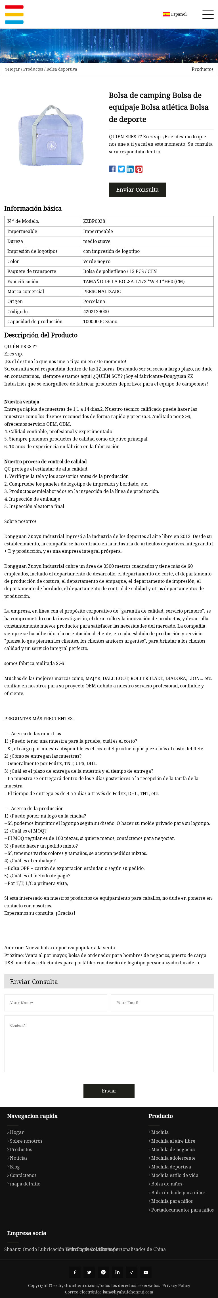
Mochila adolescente (173, 1158)
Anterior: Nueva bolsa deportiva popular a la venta (59, 948)
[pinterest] (103, 1272)
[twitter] (89, 1272)
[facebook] (75, 1272)
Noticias (19, 1158)
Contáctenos (23, 1175)
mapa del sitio (25, 1184)
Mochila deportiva (171, 1167)
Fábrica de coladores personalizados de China (116, 1249)
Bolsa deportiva (62, 69)
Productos (33, 69)
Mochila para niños (172, 1201)
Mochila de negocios (173, 1149)
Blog (15, 1167)
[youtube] (146, 1272)
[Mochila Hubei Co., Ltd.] (14, 14)
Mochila (160, 1132)
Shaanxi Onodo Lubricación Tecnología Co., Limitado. (62, 1249)
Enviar (109, 1091)
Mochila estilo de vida (174, 1175)
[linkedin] (117, 1272)
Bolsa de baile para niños (178, 1192)
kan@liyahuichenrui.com (128, 1292)
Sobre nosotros (26, 1141)
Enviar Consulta (137, 189)
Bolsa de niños (166, 1184)
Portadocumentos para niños (182, 1210)
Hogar (14, 69)
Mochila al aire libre (173, 1141)
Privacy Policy (176, 1285)
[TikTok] (131, 1272)
